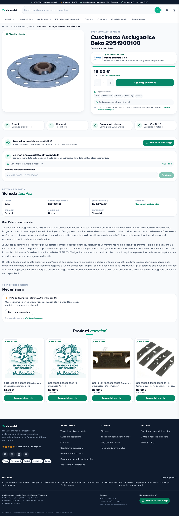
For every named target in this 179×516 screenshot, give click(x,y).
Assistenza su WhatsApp (72, 465)
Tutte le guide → (169, 478)
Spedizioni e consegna (71, 448)
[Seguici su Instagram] (12, 454)
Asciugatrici (43, 19)
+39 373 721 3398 (108, 498)
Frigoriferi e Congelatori (67, 19)
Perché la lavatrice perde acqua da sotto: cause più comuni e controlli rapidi (144, 483)
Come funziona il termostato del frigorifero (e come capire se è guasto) (31, 483)
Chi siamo (105, 431)
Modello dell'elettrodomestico (20, 170)
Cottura (101, 19)
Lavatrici (8, 19)
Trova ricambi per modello (73, 431)
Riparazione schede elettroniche (76, 459)
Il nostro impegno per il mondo (116, 437)
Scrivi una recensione (19, 312)
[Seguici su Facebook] (5, 454)
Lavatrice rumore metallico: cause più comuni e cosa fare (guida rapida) (89, 483)
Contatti (64, 442)
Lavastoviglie (24, 19)
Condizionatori (118, 19)
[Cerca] (158, 10)
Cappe (88, 19)
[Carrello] (174, 10)
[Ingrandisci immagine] (43, 71)
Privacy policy (148, 442)
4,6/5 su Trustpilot (18, 298)
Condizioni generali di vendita (155, 431)
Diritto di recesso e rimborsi (154, 437)
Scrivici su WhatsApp (161, 142)
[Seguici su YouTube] (26, 454)
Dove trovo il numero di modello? (91, 164)
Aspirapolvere (138, 19)
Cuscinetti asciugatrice (22, 26)
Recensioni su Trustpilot (113, 448)
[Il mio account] (167, 10)
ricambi (10, 10)
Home (5, 26)
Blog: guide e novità (110, 442)
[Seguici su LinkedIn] (19, 454)
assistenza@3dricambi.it (110, 501)
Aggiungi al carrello (145, 82)
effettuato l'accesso (33, 318)
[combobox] (89, 10)
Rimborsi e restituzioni (71, 453)
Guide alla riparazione (70, 437)
